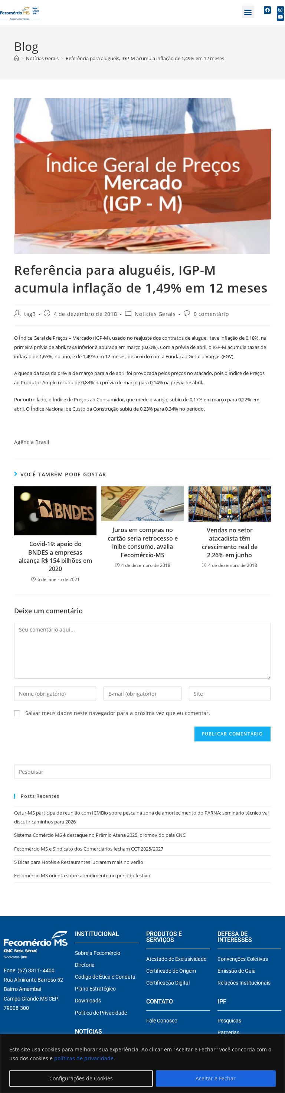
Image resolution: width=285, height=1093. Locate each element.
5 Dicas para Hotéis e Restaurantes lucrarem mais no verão (78, 862)
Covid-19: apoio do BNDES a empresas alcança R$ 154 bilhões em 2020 (55, 556)
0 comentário (211, 313)
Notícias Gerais (155, 313)
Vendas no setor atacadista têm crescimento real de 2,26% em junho (230, 542)
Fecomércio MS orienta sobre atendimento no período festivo (82, 875)
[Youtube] (280, 17)
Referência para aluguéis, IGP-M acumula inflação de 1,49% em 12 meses (145, 58)
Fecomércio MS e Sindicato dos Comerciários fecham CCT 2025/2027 (88, 848)
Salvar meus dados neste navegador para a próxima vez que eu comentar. (117, 713)
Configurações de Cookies (81, 1078)
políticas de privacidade (84, 1058)
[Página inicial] (16, 58)
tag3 (30, 313)
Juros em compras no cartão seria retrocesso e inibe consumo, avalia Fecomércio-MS (143, 542)
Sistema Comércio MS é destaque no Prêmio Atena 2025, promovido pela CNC (100, 835)
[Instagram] (280, 9)
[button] (248, 12)
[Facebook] (267, 9)
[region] (142, 1063)
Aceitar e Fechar (216, 1078)
